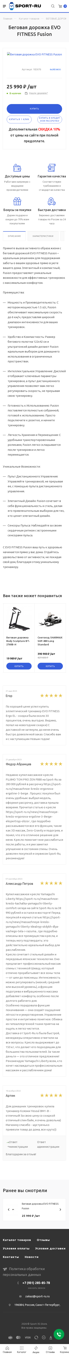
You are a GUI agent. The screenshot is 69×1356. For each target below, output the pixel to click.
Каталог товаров (29, 18)
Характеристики (43, 236)
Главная (7, 18)
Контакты (11, 1257)
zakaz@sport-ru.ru (37, 1296)
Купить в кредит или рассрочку (49, 119)
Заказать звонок (36, 1288)
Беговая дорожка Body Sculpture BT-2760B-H (18, 641)
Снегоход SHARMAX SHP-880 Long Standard (50, 641)
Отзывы (43, 1240)
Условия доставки (50, 1248)
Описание (14, 236)
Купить (34, 109)
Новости (32, 1257)
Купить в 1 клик (19, 119)
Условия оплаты (16, 1248)
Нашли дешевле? (38, 93)
